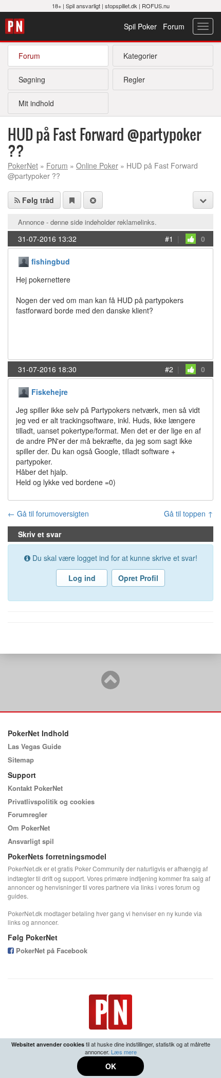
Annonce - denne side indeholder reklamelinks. (87, 222)
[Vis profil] (24, 260)
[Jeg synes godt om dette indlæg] (191, 239)
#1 (169, 239)
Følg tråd (37, 200)
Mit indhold (36, 103)
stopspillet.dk (121, 6)
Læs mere (124, 1052)
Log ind (82, 578)
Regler (134, 79)
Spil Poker (140, 26)
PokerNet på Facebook (50, 950)
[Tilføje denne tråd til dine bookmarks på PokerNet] (72, 200)
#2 (169, 369)
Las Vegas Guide (34, 746)
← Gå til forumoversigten (48, 513)
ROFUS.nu (156, 6)
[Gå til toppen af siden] (110, 684)
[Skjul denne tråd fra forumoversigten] (93, 200)
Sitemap (21, 760)
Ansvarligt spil (31, 841)
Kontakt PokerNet (35, 788)
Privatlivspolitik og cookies (51, 801)
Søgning (32, 79)
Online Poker (97, 165)
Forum (174, 26)
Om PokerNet (29, 828)
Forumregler (27, 814)
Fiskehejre (49, 392)
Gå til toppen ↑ (188, 513)
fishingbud (50, 261)
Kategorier (140, 56)
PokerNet (16, 26)
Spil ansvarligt (83, 6)
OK (110, 1066)
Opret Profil (138, 578)
